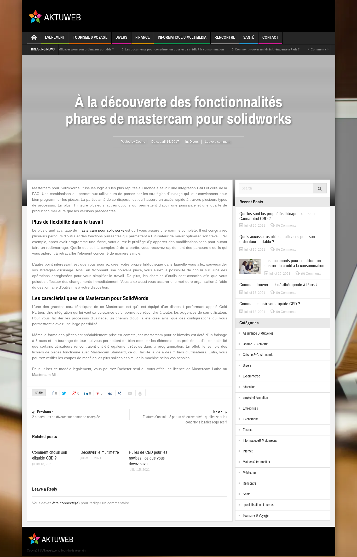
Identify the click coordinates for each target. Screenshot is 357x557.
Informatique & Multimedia (182, 37)
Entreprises (250, 408)
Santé (248, 37)
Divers (121, 37)
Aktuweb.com (50, 550)
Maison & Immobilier (256, 462)
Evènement (55, 37)
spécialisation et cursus (258, 505)
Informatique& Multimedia (260, 440)
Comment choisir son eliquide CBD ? (324, 49)
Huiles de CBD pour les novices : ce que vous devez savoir (148, 458)
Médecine (249, 472)
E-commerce (251, 376)
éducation (249, 387)
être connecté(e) (66, 503)
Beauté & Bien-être (255, 344)
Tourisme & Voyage (90, 37)
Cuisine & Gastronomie (258, 355)
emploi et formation (255, 397)
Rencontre (225, 37)
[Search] (320, 188)
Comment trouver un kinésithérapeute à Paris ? (255, 49)
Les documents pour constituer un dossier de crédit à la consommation (162, 49)
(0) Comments (286, 225)
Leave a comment (217, 141)
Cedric (140, 141)
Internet (247, 451)
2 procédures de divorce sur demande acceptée (66, 415)
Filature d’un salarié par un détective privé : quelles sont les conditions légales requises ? (185, 417)
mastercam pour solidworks (101, 230)
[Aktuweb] (56, 16)
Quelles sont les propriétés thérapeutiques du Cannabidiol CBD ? (277, 216)
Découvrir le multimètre (99, 452)
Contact (270, 37)
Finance (142, 37)
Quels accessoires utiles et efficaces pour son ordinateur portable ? (277, 239)
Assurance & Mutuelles (258, 333)
